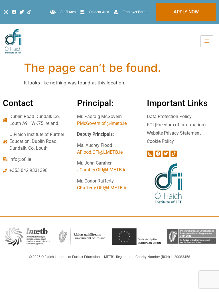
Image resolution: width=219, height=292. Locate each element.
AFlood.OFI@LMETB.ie (100, 152)
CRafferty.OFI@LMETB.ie (102, 187)
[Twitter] (22, 12)
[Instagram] (6, 12)
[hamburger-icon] (206, 41)
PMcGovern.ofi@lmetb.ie (102, 123)
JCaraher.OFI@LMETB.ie (101, 170)
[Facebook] (14, 12)
